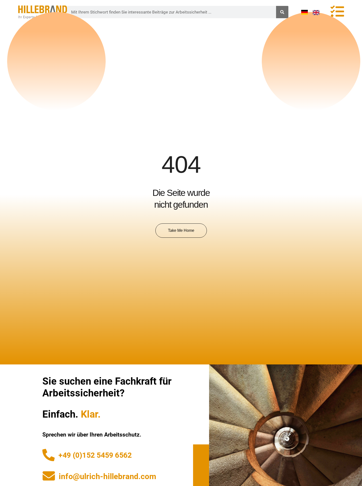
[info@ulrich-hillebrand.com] (49, 476)
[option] (317, 12)
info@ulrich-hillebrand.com (107, 476)
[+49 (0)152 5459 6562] (48, 455)
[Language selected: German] (312, 12)
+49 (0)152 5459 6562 (95, 455)
